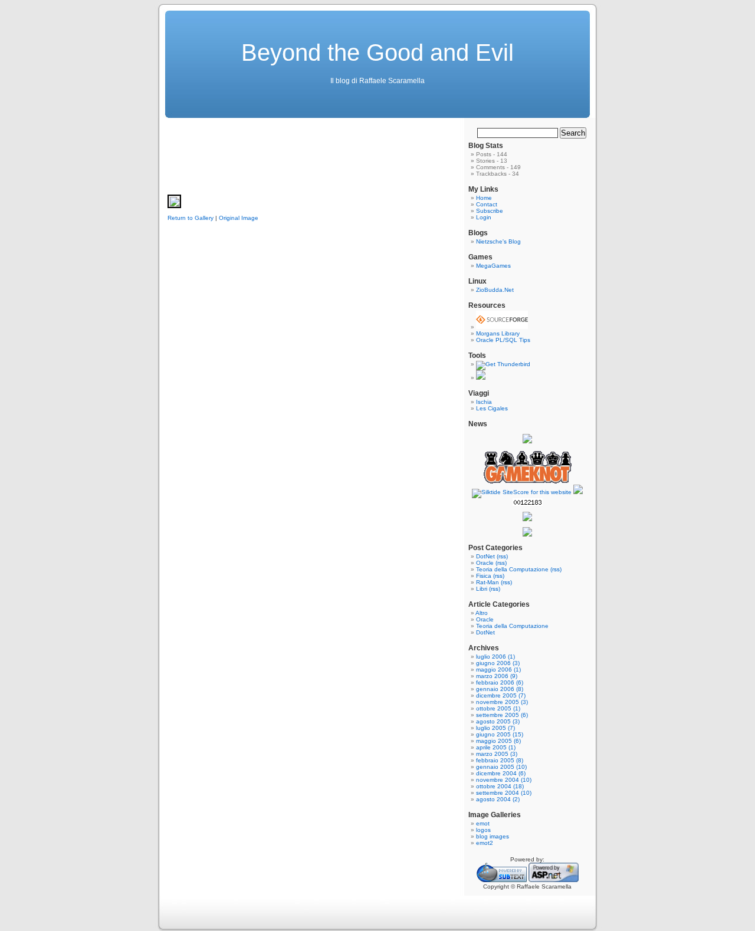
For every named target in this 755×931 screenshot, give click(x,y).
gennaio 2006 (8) (499, 689)
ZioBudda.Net (495, 290)
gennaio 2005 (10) (501, 767)
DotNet (485, 556)
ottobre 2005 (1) (498, 708)
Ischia (484, 402)
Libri (481, 588)
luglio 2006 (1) (495, 656)
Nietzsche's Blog (498, 241)
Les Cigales (492, 408)
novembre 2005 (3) (502, 702)
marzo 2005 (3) (496, 754)
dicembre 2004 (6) (501, 773)
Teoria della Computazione (512, 569)
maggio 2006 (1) (498, 669)
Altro (481, 613)
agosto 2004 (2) (498, 799)
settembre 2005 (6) (502, 715)
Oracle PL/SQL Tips (503, 340)
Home (484, 198)
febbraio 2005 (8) (499, 760)
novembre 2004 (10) (503, 780)
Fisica (483, 576)
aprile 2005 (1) (496, 747)
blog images (492, 836)
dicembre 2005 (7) (501, 695)
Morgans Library (498, 333)
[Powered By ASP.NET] (553, 880)
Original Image (238, 218)
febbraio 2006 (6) (499, 682)
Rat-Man (487, 582)
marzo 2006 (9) (496, 676)
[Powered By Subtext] (502, 880)
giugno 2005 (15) (499, 734)
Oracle (485, 563)
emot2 (484, 843)
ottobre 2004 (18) (500, 786)
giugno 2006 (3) (498, 663)
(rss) (502, 556)
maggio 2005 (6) (498, 741)
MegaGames (493, 265)
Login (483, 217)
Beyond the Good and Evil (377, 52)
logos (483, 830)
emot (483, 823)
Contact (486, 204)
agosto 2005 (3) (498, 721)
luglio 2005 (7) (495, 728)
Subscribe (489, 211)
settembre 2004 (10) (503, 792)
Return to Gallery (191, 218)
